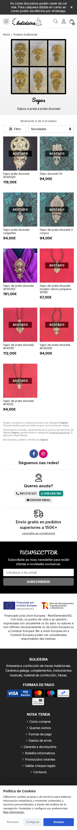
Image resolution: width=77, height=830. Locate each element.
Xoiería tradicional (59, 432)
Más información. (14, 812)
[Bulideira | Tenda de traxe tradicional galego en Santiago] (27, 21)
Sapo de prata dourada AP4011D (18, 346)
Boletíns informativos (40, 753)
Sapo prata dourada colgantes (16, 231)
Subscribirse (38, 582)
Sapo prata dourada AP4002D (16, 175)
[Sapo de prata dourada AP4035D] (20, 265)
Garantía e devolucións (40, 747)
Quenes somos (40, 728)
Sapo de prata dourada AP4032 (18, 402)
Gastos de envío (40, 740)
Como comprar (40, 722)
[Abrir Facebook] (34, 454)
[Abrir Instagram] (43, 454)
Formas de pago (40, 734)
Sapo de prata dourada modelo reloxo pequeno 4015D (56, 289)
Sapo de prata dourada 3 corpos (56, 231)
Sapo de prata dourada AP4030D (55, 346)
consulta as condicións (38, 533)
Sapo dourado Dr (51, 173)
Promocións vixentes (40, 759)
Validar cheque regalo (40, 766)
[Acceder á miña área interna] (63, 21)
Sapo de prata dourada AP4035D (18, 287)
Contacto (40, 772)
